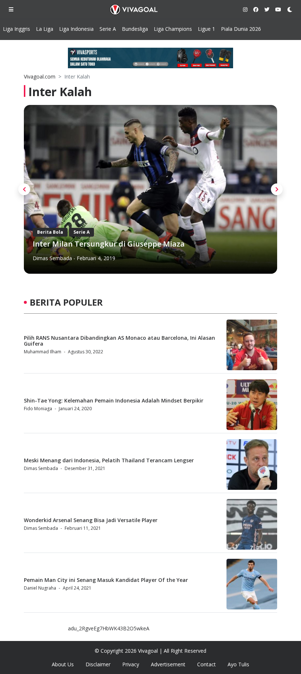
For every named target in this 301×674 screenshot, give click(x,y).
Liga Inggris (16, 28)
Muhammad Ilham (42, 352)
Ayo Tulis (238, 664)
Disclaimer (98, 664)
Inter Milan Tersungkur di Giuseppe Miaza (109, 244)
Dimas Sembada (52, 258)
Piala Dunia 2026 (241, 28)
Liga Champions (173, 28)
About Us (63, 664)
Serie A (107, 28)
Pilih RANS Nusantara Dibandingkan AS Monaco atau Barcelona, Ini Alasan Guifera (119, 340)
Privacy (130, 664)
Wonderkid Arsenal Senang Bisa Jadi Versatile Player (90, 520)
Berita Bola (50, 232)
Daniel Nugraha (40, 588)
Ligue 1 (206, 28)
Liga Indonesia (76, 28)
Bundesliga (135, 28)
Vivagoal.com (39, 76)
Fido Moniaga (38, 408)
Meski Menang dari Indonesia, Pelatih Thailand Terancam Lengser (109, 460)
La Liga (44, 28)
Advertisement (168, 664)
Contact (206, 664)
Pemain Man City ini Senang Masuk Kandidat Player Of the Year (106, 579)
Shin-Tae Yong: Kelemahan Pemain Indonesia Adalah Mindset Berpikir (113, 400)
